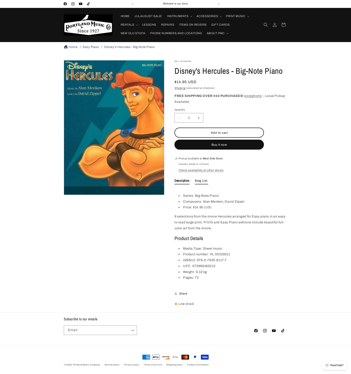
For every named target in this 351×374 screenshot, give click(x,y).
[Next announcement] (218, 4)
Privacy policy (132, 364)
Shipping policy (174, 364)
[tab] (182, 181)
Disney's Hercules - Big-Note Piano (129, 47)
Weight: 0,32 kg (195, 272)
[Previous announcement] (132, 4)
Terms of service (153, 364)
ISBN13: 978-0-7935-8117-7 (205, 260)
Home (73, 47)
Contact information (198, 364)
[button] (179, 16)
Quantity (179, 109)
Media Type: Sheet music (202, 248)
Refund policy (112, 364)
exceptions (253, 96)
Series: (189, 195)
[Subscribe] (132, 330)
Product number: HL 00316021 (206, 254)
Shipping (180, 88)
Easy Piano (91, 47)
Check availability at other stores (201, 170)
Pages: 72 (191, 277)
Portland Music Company (86, 364)
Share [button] (183, 293)
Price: (188, 207)
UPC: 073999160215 (199, 266)
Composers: (193, 201)
